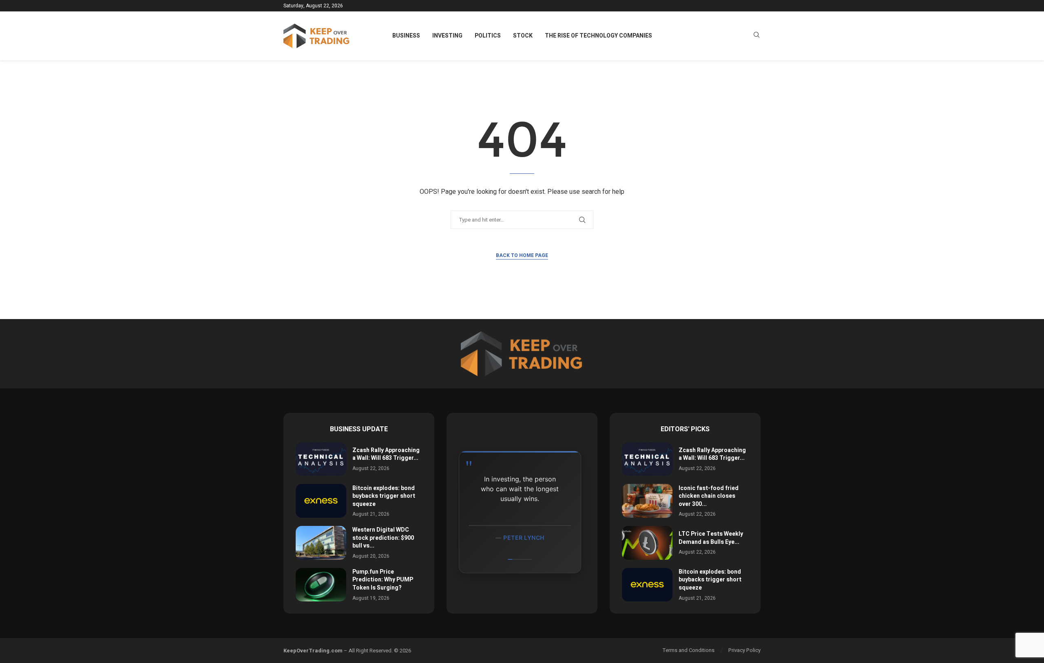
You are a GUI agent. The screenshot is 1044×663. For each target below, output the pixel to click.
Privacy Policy (744, 650)
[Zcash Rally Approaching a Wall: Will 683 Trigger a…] (321, 459)
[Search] (756, 36)
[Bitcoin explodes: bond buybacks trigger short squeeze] (321, 501)
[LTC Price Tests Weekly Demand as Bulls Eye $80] (647, 543)
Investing (447, 35)
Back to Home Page (522, 255)
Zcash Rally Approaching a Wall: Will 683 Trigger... (386, 454)
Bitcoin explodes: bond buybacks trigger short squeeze (383, 496)
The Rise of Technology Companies (598, 35)
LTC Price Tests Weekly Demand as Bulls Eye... (711, 538)
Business (406, 35)
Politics (488, 35)
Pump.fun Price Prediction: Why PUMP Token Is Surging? (382, 580)
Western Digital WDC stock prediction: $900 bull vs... (383, 538)
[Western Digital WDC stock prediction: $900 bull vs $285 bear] (321, 543)
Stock (523, 35)
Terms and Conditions (688, 650)
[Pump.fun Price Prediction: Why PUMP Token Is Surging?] (321, 585)
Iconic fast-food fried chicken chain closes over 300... (709, 496)
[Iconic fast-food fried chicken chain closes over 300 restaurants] (647, 501)
